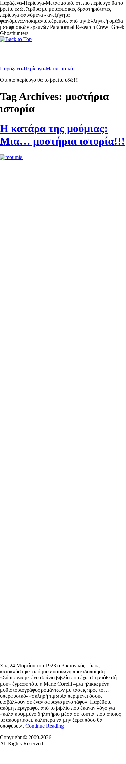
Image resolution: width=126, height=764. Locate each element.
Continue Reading (44, 726)
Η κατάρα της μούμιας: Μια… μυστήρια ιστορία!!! (62, 134)
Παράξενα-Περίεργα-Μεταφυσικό (36, 68)
